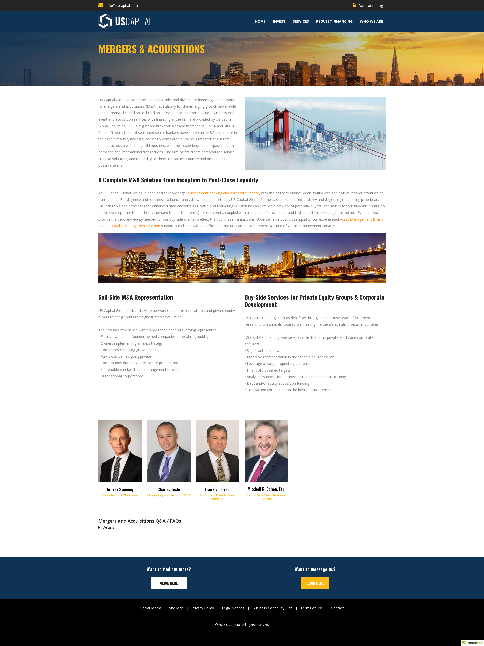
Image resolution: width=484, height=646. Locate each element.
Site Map (176, 608)
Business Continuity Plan (272, 608)
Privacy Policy (203, 608)
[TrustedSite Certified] (242, 633)
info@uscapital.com (122, 5)
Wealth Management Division (136, 225)
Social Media (150, 608)
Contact (337, 608)
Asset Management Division (363, 219)
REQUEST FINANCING (334, 21)
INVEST (279, 21)
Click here (169, 583)
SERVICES (301, 21)
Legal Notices (233, 608)
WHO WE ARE (371, 21)
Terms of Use (311, 608)
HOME (260, 21)
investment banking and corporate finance (224, 193)
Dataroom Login (372, 5)
